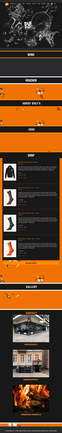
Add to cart (20, 204)
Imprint (16, 431)
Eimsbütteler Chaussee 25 (31, 414)
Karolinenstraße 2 (31, 379)
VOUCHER (31, 80)
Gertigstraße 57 (31, 344)
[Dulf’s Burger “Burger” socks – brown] (10, 196)
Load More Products (31, 263)
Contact (28, 431)
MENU (31, 54)
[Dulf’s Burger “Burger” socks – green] (10, 222)
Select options (21, 177)
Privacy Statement (22, 431)
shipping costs (20, 175)
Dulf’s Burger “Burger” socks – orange (29, 239)
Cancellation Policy (45, 431)
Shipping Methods (53, 431)
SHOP (31, 155)
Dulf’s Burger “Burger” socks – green (28, 213)
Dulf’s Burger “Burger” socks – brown (28, 187)
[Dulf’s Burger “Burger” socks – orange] (10, 247)
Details (25, 177)
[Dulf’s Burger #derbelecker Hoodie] (10, 171)
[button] (31, 103)
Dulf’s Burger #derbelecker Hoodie (28, 162)
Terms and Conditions (35, 431)
